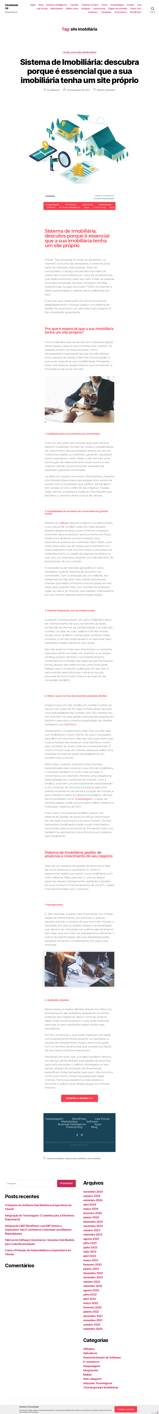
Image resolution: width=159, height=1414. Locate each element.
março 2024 (90, 1208)
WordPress (135, 12)
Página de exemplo (117, 8)
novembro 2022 (93, 1277)
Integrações (90, 1370)
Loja (139, 4)
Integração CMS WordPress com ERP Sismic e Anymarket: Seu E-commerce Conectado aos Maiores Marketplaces (38, 1229)
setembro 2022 (92, 1286)
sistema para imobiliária (75, 1158)
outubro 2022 (91, 1281)
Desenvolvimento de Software (102, 1357)
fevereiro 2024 (92, 1213)
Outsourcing (99, 207)
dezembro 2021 (93, 1316)
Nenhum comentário (106, 90)
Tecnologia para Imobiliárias (79, 52)
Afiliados (89, 1349)
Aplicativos (90, 1353)
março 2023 (90, 1260)
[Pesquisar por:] (30, 1184)
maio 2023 (89, 1251)
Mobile (87, 1374)
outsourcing (99, 8)
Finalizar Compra (90, 4)
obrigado (85, 8)
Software (93, 12)
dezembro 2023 (93, 1221)
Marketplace (57, 8)
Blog (41, 4)
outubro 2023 (91, 1230)
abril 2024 (89, 1204)
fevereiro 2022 (92, 1307)
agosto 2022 (91, 1290)
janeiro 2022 (91, 1311)
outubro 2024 (91, 1196)
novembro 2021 (93, 1320)
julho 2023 (90, 1243)
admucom (55, 90)
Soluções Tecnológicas (97, 1383)
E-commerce (91, 1361)
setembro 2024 (92, 1200)
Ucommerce (11, 7)
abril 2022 (89, 1298)
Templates (106, 12)
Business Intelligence (69, 207)
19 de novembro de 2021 (78, 90)
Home (104, 4)
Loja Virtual (41, 8)
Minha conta (72, 8)
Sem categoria (92, 1378)
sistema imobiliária (55, 1158)
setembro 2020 (92, 1328)
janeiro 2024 (91, 1217)
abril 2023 (89, 1256)
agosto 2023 (91, 1238)
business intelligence (56, 4)
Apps (33, 4)
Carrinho (74, 4)
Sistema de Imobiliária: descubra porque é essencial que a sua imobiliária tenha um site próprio (79, 71)
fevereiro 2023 (92, 1264)
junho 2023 (90, 1247)
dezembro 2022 (93, 1273)
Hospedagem (117, 4)
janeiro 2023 (91, 1268)
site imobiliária (93, 1158)
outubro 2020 (91, 1324)
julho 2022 (90, 1294)
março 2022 (90, 1303)
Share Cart (135, 8)
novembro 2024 (93, 1191)
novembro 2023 (93, 1226)
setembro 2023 (92, 1234)
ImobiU (130, 4)
